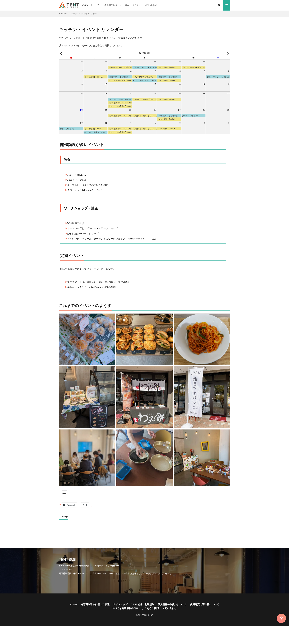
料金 (127, 5)
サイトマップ (120, 604)
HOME (64, 13)
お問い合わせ (150, 5)
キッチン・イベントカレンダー (84, 13)
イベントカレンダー (91, 5)
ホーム (73, 604)
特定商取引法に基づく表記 (95, 604)
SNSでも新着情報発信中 (125, 608)
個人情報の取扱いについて (172, 604)
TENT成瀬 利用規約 (142, 604)
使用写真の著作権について (204, 604)
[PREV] (61, 53)
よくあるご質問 (150, 608)
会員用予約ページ (112, 5)
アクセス (136, 5)
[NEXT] (227, 53)
